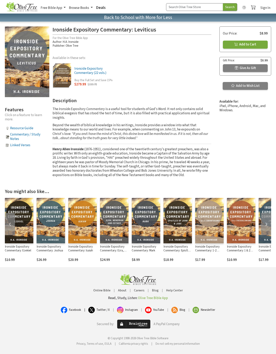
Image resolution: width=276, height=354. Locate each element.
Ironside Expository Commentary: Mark (144, 249)
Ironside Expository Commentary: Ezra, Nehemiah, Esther (112, 250)
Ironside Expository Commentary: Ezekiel (18, 249)
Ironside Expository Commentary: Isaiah (80, 249)
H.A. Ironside (71, 42)
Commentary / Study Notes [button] (25, 136)
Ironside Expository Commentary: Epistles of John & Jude (177, 250)
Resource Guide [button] (21, 128)
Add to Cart (247, 44)
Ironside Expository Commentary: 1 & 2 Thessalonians (239, 250)
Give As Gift (247, 68)
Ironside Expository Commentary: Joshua (50, 249)
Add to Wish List (247, 85)
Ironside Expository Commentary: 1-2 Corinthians (207, 250)
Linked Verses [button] (20, 145)
